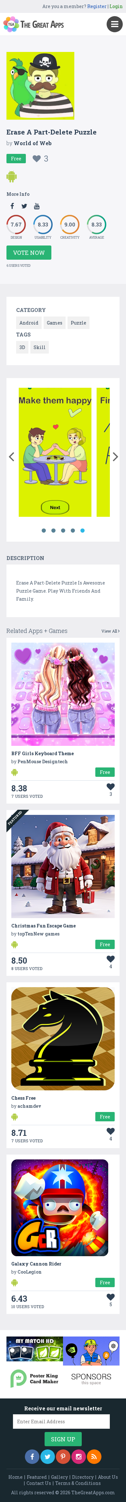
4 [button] (72, 530)
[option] (55, 453)
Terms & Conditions (78, 1483)
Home (15, 1477)
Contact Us (38, 1483)
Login (116, 6)
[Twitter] (47, 1456)
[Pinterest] (63, 1456)
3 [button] (63, 530)
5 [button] (82, 530)
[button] (11, 455)
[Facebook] (32, 1456)
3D (22, 347)
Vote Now (29, 252)
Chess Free (23, 1098)
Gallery (59, 1477)
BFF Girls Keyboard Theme (42, 753)
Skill (40, 347)
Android (28, 323)
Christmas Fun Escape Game (43, 926)
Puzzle (78, 323)
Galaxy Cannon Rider (36, 1264)
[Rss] (94, 1456)
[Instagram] (78, 1456)
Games (54, 323)
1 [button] (43, 530)
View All (109, 631)
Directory (83, 1477)
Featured (37, 1477)
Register (97, 6)
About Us (108, 1477)
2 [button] (53, 530)
